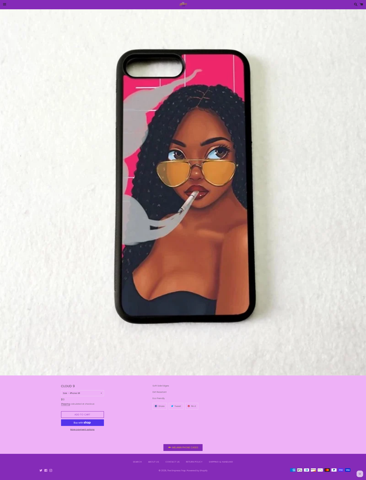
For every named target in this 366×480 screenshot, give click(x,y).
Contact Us (172, 461)
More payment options (82, 429)
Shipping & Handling (221, 461)
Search (137, 461)
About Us (153, 461)
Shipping (65, 403)
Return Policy (194, 461)
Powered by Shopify (197, 470)
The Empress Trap (176, 470)
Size (65, 393)
